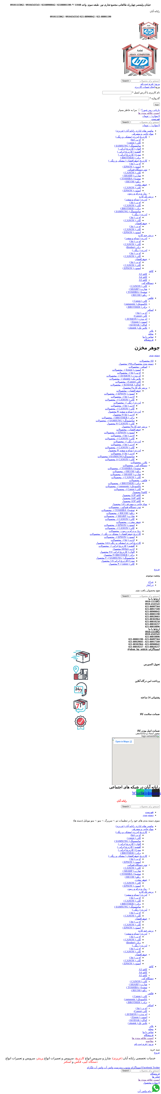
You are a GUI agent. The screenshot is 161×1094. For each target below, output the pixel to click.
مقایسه (149, 1041)
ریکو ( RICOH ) (133, 181)
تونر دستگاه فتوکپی (137, 169)
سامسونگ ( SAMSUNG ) (127, 145)
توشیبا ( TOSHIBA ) (130, 178)
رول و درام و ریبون (137, 193)
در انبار (149, 585)
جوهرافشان (141, 223)
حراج (150, 582)
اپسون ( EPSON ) (132, 166)
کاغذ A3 (143, 274)
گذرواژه (155, 98)
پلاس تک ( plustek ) (137, 328)
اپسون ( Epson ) (139, 322)
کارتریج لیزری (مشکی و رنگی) (131, 136)
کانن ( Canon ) (140, 301)
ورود (156, 104)
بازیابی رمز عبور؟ (150, 110)
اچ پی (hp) (136, 139)
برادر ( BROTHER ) (130, 157)
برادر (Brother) (133, 247)
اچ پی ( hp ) (135, 163)
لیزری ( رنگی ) (139, 214)
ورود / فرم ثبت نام (143, 1044)
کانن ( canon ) (134, 142)
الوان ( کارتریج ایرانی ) (129, 148)
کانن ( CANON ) (132, 172)
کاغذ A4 (143, 277)
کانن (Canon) (140, 316)
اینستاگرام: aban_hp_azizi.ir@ (144, 649)
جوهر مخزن (141, 184)
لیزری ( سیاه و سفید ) (136, 199)
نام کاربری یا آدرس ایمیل (146, 92)
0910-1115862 (152, 631)
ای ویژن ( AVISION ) (136, 319)
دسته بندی (154, 355)
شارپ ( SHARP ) (132, 175)
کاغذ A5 (143, 280)
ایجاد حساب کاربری (145, 87)
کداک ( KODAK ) (138, 325)
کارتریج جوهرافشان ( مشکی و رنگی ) (127, 160)
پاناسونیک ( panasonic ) (135, 304)
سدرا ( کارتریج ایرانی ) (129, 154)
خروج (157, 569)
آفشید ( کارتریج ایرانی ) (129, 151)
